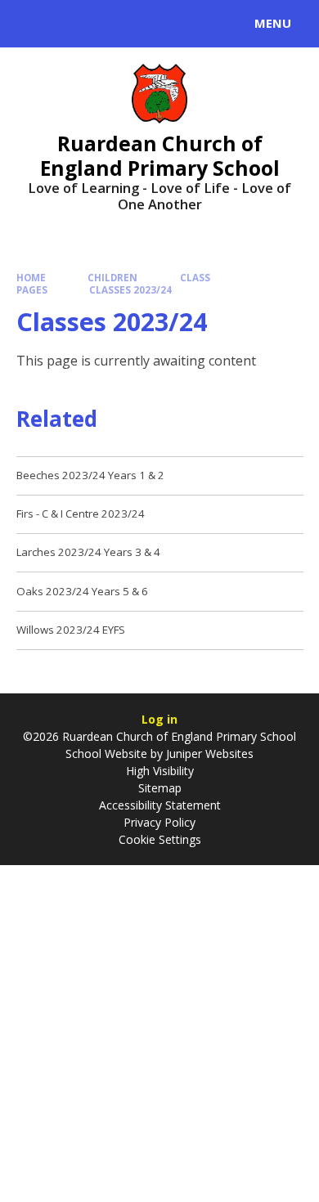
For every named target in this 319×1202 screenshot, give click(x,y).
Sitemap (160, 788)
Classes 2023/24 (130, 290)
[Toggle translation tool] (72, 23)
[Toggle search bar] (31, 23)
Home (31, 277)
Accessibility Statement (160, 805)
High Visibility (160, 770)
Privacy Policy (159, 822)
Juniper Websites (208, 753)
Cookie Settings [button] (160, 839)
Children (112, 277)
